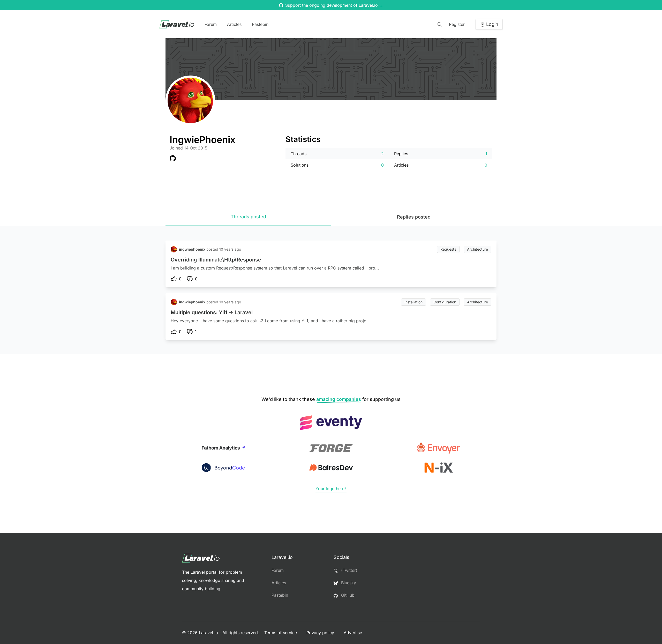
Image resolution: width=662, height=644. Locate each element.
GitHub (347, 595)
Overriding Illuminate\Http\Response (216, 260)
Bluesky (348, 582)
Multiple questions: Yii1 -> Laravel (212, 312)
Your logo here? (331, 488)
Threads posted (248, 216)
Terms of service (281, 632)
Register (457, 24)
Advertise (353, 632)
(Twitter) (348, 570)
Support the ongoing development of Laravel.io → (334, 5)
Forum (211, 24)
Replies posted (414, 217)
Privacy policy (320, 632)
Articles (234, 24)
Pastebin (260, 24)
